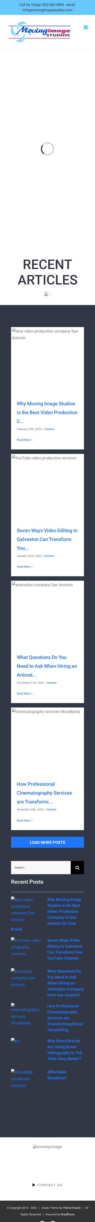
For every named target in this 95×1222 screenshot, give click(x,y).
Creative (49, 429)
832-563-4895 (53, 5)
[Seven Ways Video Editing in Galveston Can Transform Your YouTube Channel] (27, 950)
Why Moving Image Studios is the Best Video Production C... (47, 412)
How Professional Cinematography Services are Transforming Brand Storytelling (47, 740)
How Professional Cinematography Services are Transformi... (44, 793)
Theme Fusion (72, 1207)
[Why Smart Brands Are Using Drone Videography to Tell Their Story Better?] (27, 1050)
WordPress (68, 1214)
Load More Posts (47, 842)
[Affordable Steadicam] (27, 1082)
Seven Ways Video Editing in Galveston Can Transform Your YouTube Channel (47, 487)
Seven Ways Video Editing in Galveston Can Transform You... (47, 539)
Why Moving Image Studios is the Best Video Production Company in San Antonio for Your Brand (47, 360)
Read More (23, 440)
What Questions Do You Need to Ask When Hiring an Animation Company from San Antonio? (47, 614)
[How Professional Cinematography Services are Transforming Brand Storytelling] (27, 1016)
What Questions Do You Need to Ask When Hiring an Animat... (47, 666)
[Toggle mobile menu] (86, 27)
